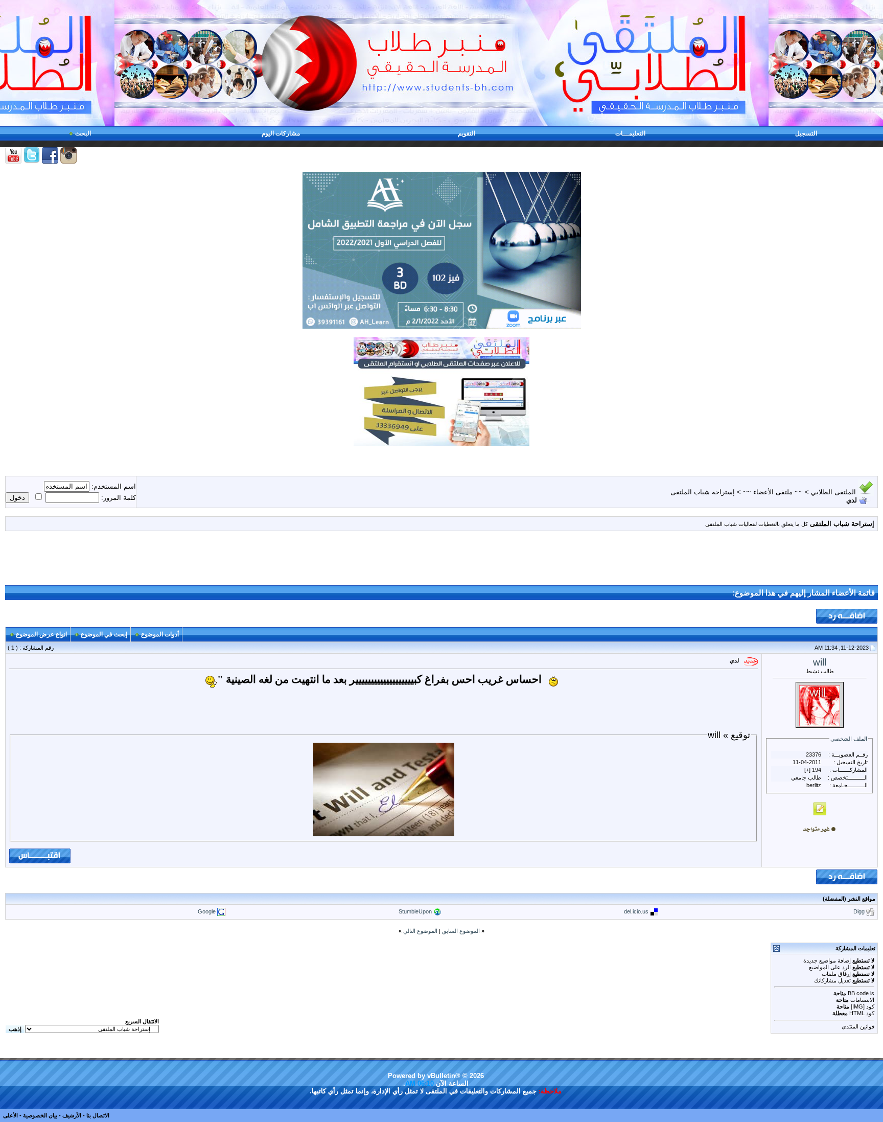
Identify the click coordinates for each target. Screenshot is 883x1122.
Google (207, 911)
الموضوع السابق (461, 931)
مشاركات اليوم (281, 133)
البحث (83, 133)
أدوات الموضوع (160, 634)
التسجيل (806, 133)
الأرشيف (71, 1115)
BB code (858, 993)
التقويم (466, 133)
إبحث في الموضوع (104, 634)
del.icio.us (636, 911)
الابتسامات (862, 1000)
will (819, 662)
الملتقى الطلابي (833, 492)
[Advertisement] (441, 562)
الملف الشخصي (848, 739)
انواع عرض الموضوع (41, 634)
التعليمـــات (630, 133)
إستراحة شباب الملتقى (702, 492)
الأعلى (10, 1115)
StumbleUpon (415, 911)
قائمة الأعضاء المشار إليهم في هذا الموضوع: (803, 593)
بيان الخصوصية (40, 1115)
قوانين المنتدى (858, 1026)
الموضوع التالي (420, 931)
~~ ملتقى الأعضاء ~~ (773, 492)
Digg (859, 911)
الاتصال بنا (97, 1115)
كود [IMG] (862, 1006)
